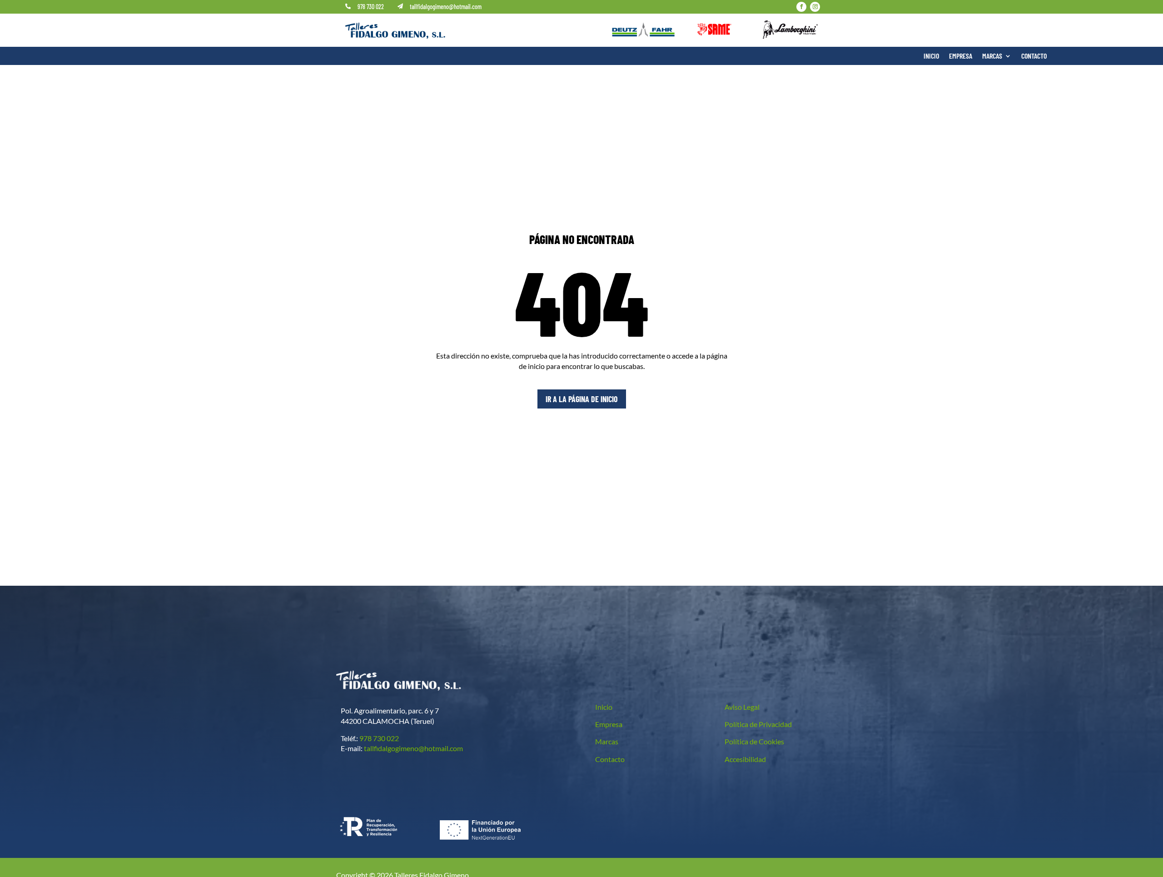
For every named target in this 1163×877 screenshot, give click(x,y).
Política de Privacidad (758, 724)
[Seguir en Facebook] (801, 7)
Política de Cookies (754, 741)
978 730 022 (371, 6)
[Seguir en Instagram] (815, 7)
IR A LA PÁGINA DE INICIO (582, 399)
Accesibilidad (745, 759)
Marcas (992, 56)
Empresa (960, 56)
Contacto (1034, 56)
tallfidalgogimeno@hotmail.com (446, 6)
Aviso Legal (742, 707)
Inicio (931, 56)
